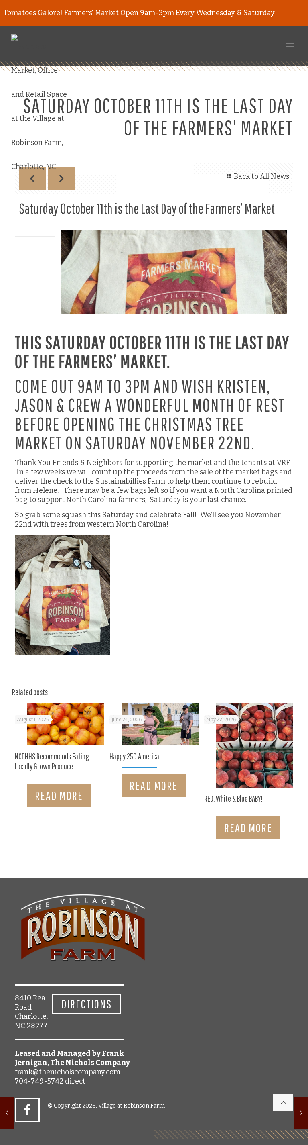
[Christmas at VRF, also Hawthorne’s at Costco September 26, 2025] (7, 1113)
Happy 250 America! (135, 756)
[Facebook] (27, 1109)
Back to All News (261, 176)
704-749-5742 (39, 1081)
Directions (86, 1004)
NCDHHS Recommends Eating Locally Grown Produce (52, 761)
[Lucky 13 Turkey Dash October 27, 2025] (301, 1113)
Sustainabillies (120, 481)
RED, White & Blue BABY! (233, 798)
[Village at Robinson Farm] (41, 106)
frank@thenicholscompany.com (67, 1071)
